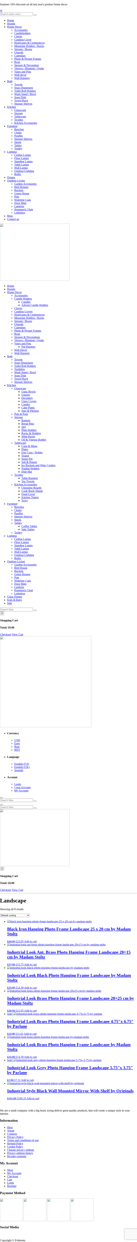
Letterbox (19, 212)
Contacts (12, 1133)
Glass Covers (28, 401)
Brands (11, 23)
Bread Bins (27, 423)
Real (16, 746)
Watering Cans (22, 199)
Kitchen (11, 106)
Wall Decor (20, 349)
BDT (17, 749)
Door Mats (20, 203)
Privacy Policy (15, 1137)
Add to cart (30, 941)
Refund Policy (15, 1143)
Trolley (18, 148)
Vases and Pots (22, 71)
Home (10, 20)
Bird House (20, 567)
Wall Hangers (22, 78)
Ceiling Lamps (22, 154)
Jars (23, 426)
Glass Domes (14, 596)
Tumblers (19, 369)
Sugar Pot (26, 458)
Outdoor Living (16, 180)
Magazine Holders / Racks (29, 46)
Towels (18, 84)
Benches (19, 129)
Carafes (25, 404)
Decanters (27, 398)
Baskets (25, 420)
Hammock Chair (23, 209)
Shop (10, 1169)
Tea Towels (27, 481)
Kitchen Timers (30, 497)
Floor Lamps (21, 158)
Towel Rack (21, 100)
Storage (18, 113)
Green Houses (22, 574)
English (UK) (22, 767)
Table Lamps (21, 164)
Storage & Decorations (27, 337)
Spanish (18, 770)
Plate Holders (29, 430)
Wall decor (20, 74)
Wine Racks (28, 436)
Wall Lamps (21, 167)
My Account (21, 790)
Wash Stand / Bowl (25, 94)
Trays (24, 500)
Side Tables (27, 529)
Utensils (18, 52)
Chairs (18, 132)
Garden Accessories (25, 183)
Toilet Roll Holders (25, 90)
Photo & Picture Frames (27, 58)
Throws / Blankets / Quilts (29, 68)
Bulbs (17, 174)
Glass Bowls (28, 391)
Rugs (17, 62)
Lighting (12, 151)
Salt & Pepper (29, 462)
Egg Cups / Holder (32, 452)
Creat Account (22, 787)
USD (17, 740)
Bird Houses (21, 187)
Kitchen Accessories (25, 122)
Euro (17, 743)
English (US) (21, 763)
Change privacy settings (20, 1149)
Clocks (18, 36)
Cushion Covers (23, 311)
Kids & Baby (14, 599)
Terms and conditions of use (23, 1140)
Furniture (12, 126)
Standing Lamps (23, 161)
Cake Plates (28, 407)
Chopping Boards (31, 487)
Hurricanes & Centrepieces (29, 42)
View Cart (17, 634)
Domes (11, 177)
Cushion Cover (22, 39)
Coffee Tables (29, 526)
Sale (9, 603)
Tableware (20, 116)
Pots (16, 196)
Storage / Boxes (23, 49)
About (10, 1130)
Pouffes (18, 135)
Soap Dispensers (23, 87)
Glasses (25, 394)
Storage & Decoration (26, 65)
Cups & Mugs (29, 446)
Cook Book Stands (32, 490)
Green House (21, 193)
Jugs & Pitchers (30, 410)
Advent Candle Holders (34, 305)
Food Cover (28, 494)
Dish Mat (26, 471)
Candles (26, 301)
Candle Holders (23, 298)
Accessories (21, 30)
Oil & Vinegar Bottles (33, 439)
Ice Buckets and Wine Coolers (38, 465)
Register (11, 1186)
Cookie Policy (15, 1146)
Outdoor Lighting (24, 171)
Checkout (5, 634)
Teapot (25, 455)
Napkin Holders (30, 468)
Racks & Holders (31, 433)
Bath (9, 81)
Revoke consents (16, 1156)
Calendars (20, 55)
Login (17, 784)
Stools (17, 142)
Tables (18, 145)
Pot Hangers (28, 346)
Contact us (13, 219)
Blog (10, 215)
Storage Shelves (23, 103)
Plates (24, 449)
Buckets (18, 190)
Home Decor (14, 26)
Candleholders (22, 33)
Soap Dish (20, 97)
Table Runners (29, 478)
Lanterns (19, 206)
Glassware (20, 110)
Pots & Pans (21, 414)
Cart (9, 1179)
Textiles (18, 119)
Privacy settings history (20, 1153)
